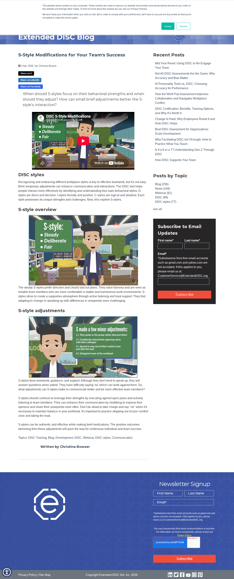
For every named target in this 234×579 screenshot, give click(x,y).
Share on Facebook (30, 86)
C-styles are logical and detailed (115, 195)
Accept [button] (168, 26)
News (162, 188)
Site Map (44, 574)
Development (64, 437)
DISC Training (37, 437)
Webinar (88, 437)
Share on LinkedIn (29, 80)
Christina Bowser (47, 65)
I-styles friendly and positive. (75, 195)
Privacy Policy (184, 535)
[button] (7, 572)
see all (157, 209)
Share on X (26, 73)
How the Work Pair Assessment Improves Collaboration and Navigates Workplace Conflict (181, 98)
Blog (51, 437)
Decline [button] (183, 26)
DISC (78, 437)
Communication (122, 437)
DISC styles (103, 437)
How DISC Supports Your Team (175, 160)
